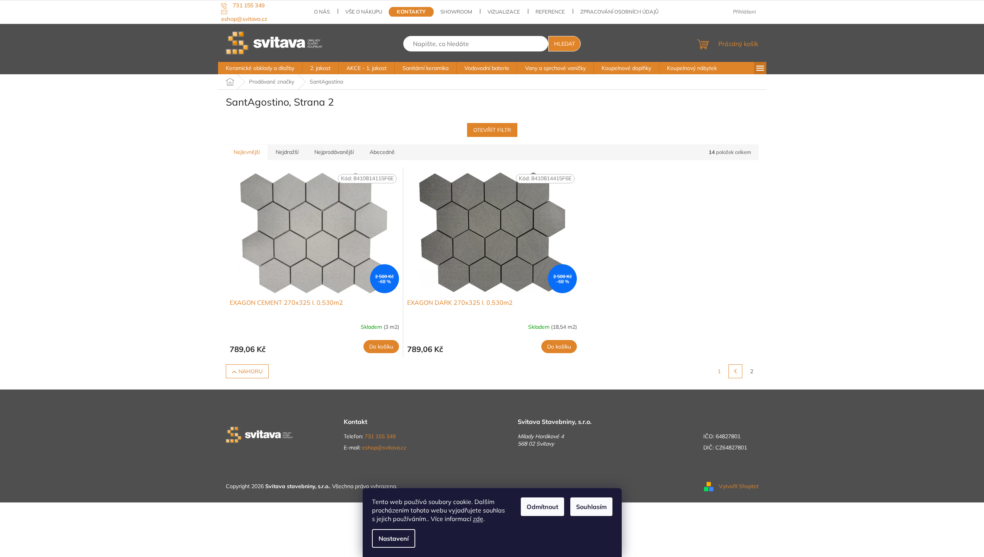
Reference (550, 12)
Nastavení (394, 538)
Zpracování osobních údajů (619, 12)
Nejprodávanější (334, 152)
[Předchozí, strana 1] (735, 371)
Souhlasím (591, 507)
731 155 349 (380, 436)
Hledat (564, 43)
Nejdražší (287, 152)
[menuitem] (260, 68)
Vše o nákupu (363, 12)
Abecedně (382, 152)
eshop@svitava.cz (384, 447)
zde (478, 519)
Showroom (456, 12)
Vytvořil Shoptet (739, 486)
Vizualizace (504, 12)
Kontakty (411, 12)
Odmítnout (542, 507)
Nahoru (251, 371)
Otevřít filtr (492, 129)
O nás (322, 12)
